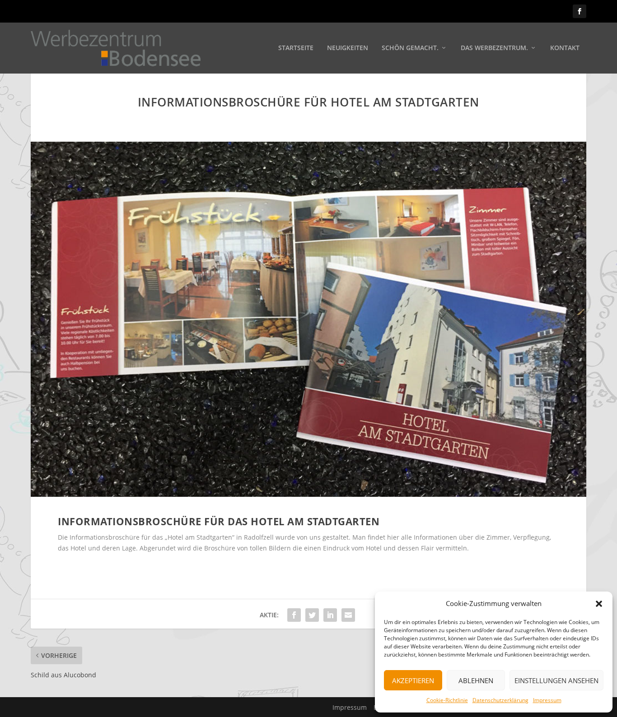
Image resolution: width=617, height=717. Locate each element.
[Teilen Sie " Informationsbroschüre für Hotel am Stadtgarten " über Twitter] (312, 615)
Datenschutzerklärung (500, 700)
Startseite (295, 48)
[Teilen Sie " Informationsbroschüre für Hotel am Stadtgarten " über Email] (348, 615)
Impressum (547, 700)
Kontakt (565, 48)
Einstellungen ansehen (556, 680)
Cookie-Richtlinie (447, 700)
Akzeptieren (413, 680)
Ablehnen (475, 680)
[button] (598, 603)
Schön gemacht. (410, 48)
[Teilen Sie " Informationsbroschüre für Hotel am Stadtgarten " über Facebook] (294, 615)
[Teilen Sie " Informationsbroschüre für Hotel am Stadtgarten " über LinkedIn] (330, 615)
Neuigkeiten (347, 48)
